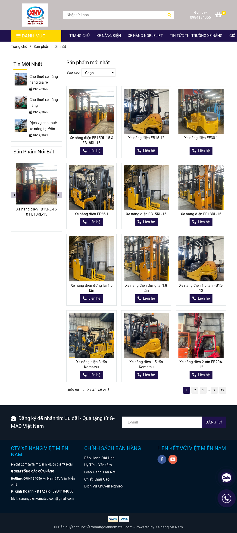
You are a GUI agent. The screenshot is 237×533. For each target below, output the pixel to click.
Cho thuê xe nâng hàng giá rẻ (43, 79)
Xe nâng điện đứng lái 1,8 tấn (146, 288)
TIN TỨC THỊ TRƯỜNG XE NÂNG (196, 36)
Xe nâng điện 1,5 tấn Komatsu (146, 364)
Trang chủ (19, 46)
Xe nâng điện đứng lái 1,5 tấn (91, 288)
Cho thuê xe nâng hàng (43, 102)
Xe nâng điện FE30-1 (201, 138)
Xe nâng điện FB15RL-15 (146, 214)
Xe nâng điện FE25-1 (91, 214)
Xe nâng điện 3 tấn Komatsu (91, 364)
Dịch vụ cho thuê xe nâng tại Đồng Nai (43, 126)
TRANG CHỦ (79, 36)
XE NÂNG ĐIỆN (109, 36)
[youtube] (173, 459)
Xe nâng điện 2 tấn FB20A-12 (201, 364)
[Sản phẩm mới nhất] (35, 15)
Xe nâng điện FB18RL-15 (201, 214)
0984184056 (200, 17)
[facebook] (161, 459)
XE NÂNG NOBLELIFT (145, 36)
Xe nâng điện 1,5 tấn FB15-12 (201, 288)
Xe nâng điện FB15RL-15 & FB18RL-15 (91, 140)
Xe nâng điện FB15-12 (146, 138)
